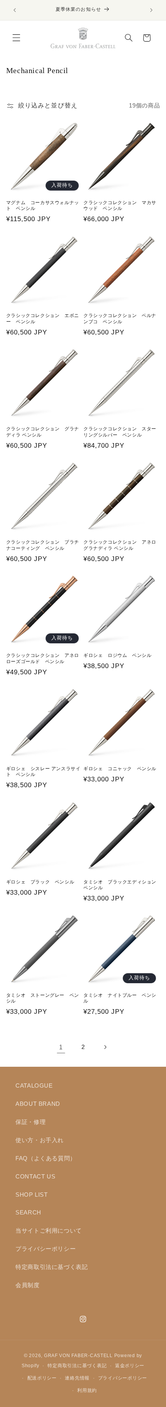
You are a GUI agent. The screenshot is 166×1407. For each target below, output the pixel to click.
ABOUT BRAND (37, 1104)
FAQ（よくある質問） (45, 1158)
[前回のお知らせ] (14, 10)
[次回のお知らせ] (151, 10)
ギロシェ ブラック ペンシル (40, 882)
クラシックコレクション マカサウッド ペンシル (119, 205)
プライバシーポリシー (45, 1249)
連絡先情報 (77, 1378)
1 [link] (61, 1047)
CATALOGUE (34, 1086)
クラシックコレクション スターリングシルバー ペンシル (119, 432)
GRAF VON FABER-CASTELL (78, 1355)
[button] (16, 38)
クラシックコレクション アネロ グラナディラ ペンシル (121, 545)
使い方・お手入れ (39, 1140)
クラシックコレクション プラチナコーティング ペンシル (42, 545)
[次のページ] (105, 1047)
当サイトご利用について (48, 1231)
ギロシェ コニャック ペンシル (119, 768)
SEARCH (28, 1212)
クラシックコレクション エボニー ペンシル (42, 318)
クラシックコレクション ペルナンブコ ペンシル (119, 318)
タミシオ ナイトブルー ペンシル (119, 998)
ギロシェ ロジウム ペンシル (117, 655)
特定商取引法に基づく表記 (51, 1267)
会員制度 (27, 1285)
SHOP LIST (31, 1195)
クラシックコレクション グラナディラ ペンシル (42, 432)
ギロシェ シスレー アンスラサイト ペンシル (43, 772)
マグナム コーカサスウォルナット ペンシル (42, 205)
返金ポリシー (129, 1365)
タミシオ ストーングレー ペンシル (42, 998)
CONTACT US (35, 1176)
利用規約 (87, 1390)
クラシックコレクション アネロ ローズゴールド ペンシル (44, 658)
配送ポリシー (42, 1378)
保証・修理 (30, 1122)
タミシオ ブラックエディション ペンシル (121, 885)
